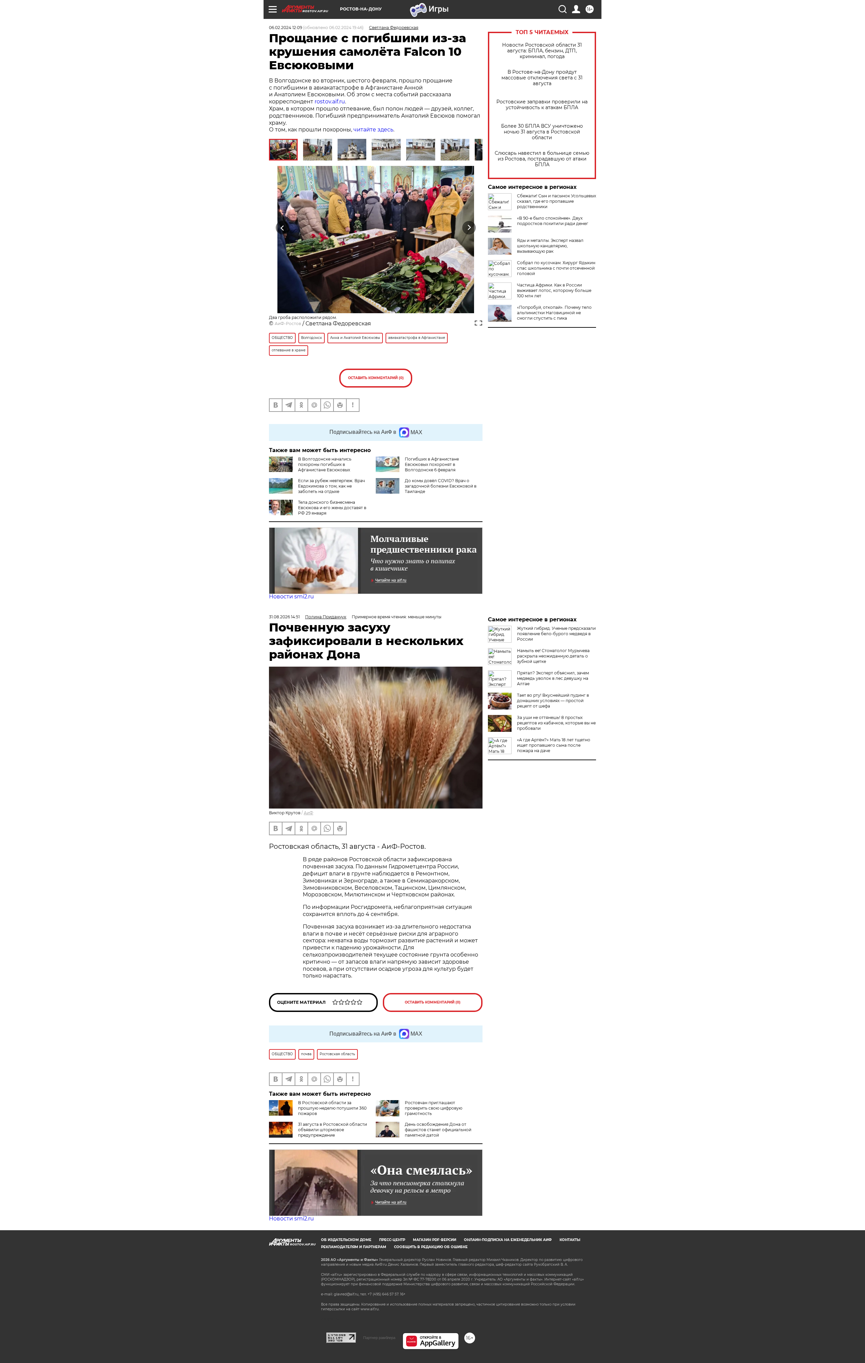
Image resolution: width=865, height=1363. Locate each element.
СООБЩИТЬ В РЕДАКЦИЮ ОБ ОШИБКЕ (431, 1247)
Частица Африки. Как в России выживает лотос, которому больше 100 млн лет (554, 290)
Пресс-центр (392, 1240)
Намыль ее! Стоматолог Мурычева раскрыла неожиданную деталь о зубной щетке (553, 656)
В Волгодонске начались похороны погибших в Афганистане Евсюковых (324, 464)
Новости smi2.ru (291, 596)
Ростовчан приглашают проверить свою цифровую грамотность (433, 1108)
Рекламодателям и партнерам (353, 1247)
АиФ (308, 812)
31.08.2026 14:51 (284, 616)
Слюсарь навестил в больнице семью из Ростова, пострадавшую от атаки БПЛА (542, 159)
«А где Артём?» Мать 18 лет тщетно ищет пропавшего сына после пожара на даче (553, 745)
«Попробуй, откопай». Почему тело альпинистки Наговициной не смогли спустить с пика (554, 313)
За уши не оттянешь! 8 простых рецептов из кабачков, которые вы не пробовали (556, 723)
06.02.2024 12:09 (285, 27)
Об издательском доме (346, 1240)
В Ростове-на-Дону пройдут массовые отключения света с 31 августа (542, 77)
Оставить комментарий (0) (376, 378)
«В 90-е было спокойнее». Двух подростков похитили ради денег (552, 221)
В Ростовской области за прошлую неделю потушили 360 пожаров (332, 1108)
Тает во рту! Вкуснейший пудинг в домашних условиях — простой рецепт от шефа (553, 701)
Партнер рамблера (379, 1338)
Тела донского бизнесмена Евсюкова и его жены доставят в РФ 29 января (332, 508)
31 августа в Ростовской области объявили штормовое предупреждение (332, 1130)
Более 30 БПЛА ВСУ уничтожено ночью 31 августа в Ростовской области (542, 132)
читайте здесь (373, 129)
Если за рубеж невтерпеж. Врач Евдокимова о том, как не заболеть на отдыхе (331, 486)
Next (469, 227)
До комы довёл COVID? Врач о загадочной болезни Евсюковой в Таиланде (440, 486)
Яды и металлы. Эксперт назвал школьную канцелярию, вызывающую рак (550, 246)
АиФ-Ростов (288, 323)
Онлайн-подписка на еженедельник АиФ (508, 1240)
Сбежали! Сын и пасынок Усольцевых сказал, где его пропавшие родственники (556, 201)
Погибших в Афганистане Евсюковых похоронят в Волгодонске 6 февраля (432, 464)
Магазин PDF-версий (434, 1240)
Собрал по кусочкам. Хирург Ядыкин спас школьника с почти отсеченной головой (556, 268)
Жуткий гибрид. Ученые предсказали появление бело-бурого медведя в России (556, 634)
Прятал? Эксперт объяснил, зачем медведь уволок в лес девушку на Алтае (553, 678)
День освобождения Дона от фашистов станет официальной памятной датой (438, 1130)
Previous (282, 227)
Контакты (570, 1240)
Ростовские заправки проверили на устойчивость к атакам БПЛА (542, 104)
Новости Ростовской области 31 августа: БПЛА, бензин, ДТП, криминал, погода (542, 50)
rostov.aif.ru (330, 101)
